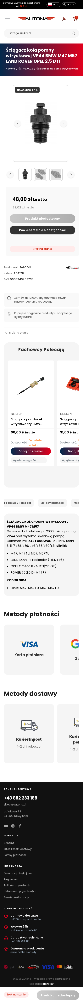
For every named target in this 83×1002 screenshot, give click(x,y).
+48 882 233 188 (20, 798)
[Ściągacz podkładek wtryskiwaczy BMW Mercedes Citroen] (30, 388)
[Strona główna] (36, 19)
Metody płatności (52, 503)
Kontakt (9, 843)
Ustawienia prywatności (20, 891)
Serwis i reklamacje (16, 897)
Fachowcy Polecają (17, 503)
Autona (10, 68)
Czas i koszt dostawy (18, 849)
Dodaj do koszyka (31, 451)
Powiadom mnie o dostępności (42, 230)
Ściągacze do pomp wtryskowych (57, 68)
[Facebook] (20, 826)
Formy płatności (15, 855)
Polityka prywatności (17, 885)
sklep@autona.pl (15, 804)
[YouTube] (6, 826)
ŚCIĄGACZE (26, 68)
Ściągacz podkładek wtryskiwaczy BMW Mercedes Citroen (27, 424)
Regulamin (11, 879)
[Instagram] (13, 826)
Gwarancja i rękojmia (18, 873)
